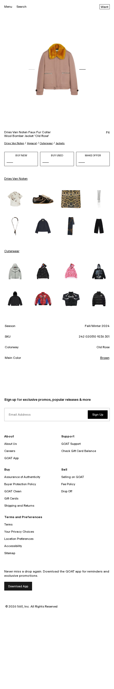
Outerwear (46, 143)
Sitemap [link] (9, 553)
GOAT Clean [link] (12, 491)
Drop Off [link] (66, 491)
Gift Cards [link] (11, 498)
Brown (104, 358)
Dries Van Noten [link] (16, 178)
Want (104, 7)
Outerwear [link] (11, 251)
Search (21, 6)
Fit (108, 132)
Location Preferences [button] (18, 538)
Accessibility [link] (13, 546)
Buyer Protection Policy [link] (20, 484)
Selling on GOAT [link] (72, 477)
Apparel (32, 143)
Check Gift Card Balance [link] (78, 451)
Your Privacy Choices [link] (19, 531)
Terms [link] (8, 524)
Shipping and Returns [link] (19, 505)
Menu (8, 6)
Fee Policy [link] (68, 484)
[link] (15, 199)
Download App (18, 586)
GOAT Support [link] (71, 443)
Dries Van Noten (14, 143)
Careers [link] (9, 451)
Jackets (60, 143)
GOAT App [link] (11, 458)
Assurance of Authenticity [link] (22, 477)
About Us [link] (10, 443)
